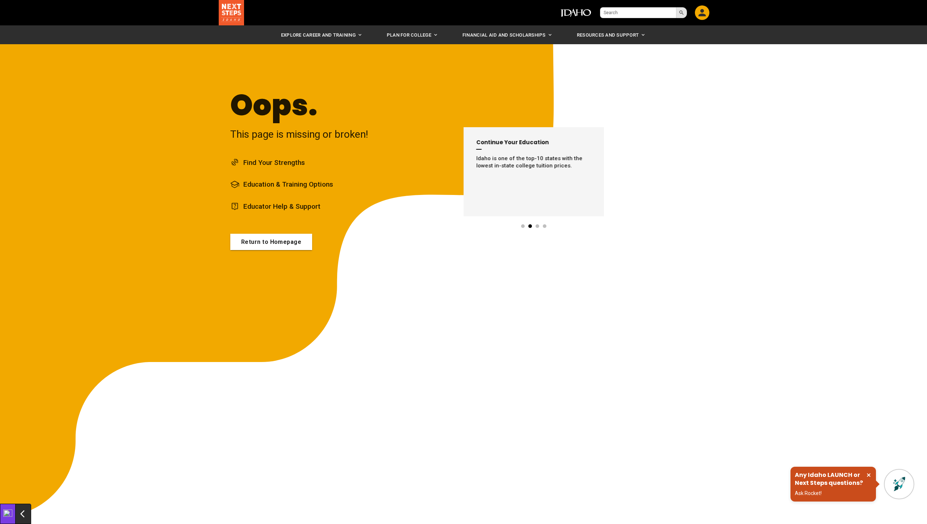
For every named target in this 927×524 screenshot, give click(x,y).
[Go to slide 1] (523, 226)
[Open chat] (899, 484)
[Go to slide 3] (538, 226)
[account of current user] (702, 12)
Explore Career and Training (318, 35)
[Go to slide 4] (545, 226)
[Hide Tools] (23, 514)
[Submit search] (681, 12)
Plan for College (409, 35)
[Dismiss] (869, 475)
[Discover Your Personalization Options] (8, 514)
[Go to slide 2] (530, 226)
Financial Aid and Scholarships (504, 35)
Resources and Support (608, 35)
